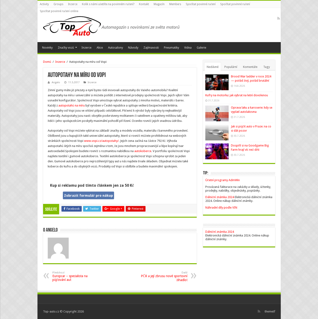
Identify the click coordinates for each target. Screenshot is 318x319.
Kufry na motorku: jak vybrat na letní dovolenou (236, 95)
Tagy (266, 67)
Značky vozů (66, 47)
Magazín (159, 4)
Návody (133, 47)
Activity (44, 4)
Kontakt (144, 4)
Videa (188, 47)
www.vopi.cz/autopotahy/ (101, 141)
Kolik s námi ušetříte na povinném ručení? (108, 4)
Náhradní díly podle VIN (221, 207)
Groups (58, 4)
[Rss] (278, 18)
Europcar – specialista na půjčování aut (70, 276)
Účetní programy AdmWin (222, 180)
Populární (230, 67)
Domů (47, 61)
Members (175, 4)
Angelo (56, 82)
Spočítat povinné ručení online (59, 11)
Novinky (47, 47)
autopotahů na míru (71, 105)
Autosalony (115, 47)
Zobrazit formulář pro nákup (88, 195)
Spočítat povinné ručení (201, 4)
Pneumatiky (171, 47)
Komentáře (250, 67)
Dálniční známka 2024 (220, 197)
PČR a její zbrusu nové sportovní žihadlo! (164, 276)
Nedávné (213, 67)
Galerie (201, 47)
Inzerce (72, 4)
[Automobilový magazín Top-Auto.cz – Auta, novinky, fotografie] (111, 25)
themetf (270, 311)
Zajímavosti (151, 47)
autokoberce (142, 151)
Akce (100, 47)
